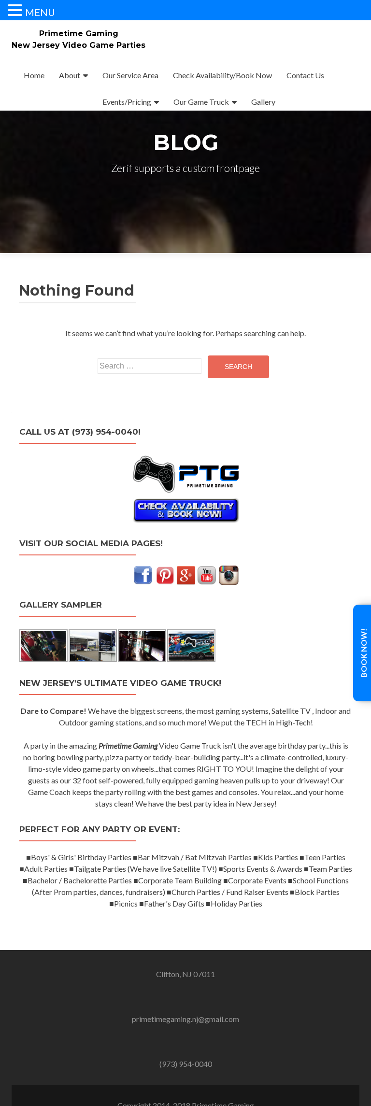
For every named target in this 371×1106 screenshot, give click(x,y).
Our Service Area (130, 75)
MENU (40, 12)
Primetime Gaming (78, 33)
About (69, 75)
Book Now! (363, 653)
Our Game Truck (201, 101)
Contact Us (305, 75)
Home (34, 75)
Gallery (263, 101)
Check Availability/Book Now (222, 75)
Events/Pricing (126, 101)
